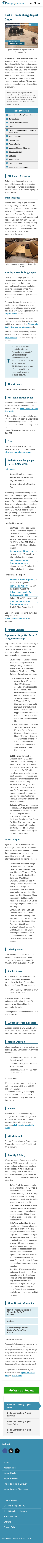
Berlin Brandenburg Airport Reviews (19, 1414)
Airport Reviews (11, 1478)
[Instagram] (17, 1450)
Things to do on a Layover (15, 1484)
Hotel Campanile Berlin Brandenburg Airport (20, 602)
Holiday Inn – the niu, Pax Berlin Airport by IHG (21, 593)
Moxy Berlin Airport (18, 586)
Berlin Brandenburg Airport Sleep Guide (19, 1422)
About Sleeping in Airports (15, 1511)
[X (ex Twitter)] (10, 1450)
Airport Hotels (10, 1473)
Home (6, 1462)
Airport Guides (10, 1468)
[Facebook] (4, 1450)
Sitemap (7, 1522)
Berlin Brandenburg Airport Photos (19, 1431)
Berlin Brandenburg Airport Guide (19, 1406)
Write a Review (23, 1390)
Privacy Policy (10, 1527)
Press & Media (10, 1516)
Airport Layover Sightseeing (16, 1489)
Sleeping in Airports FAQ (14, 1506)
